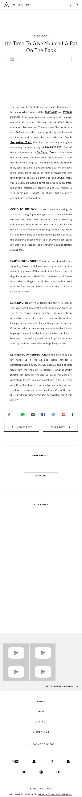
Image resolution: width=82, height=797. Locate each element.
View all (41, 475)
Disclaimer (41, 731)
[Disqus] (41, 565)
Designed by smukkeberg (55, 794)
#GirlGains (51, 112)
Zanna (53, 152)
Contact (41, 721)
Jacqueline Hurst (21, 142)
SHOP (41, 711)
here (33, 157)
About (41, 701)
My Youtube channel (60, 686)
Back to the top (43, 744)
